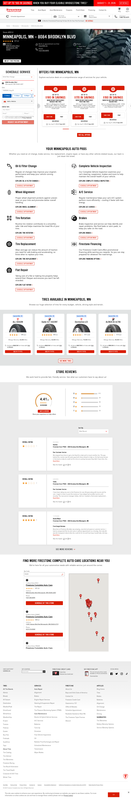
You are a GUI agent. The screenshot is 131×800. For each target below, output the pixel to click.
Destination (7, 703)
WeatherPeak (7, 707)
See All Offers (84, 135)
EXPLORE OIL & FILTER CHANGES (27, 181)
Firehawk (6, 738)
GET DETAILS (89, 21)
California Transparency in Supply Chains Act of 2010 (72, 785)
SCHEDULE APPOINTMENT (25, 186)
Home (8, 25)
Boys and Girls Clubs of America (76, 693)
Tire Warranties (8, 759)
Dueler (5, 731)
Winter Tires (7, 777)
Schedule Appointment (73, 710)
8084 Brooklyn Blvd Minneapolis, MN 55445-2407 (41, 592)
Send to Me (49, 117)
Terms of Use (13, 785)
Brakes (36, 696)
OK (114, 794)
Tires (98, 693)
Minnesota (16, 25)
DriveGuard (7, 710)
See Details (55, 121)
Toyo (4, 745)
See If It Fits (17, 351)
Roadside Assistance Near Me (76, 714)
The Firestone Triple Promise (75, 717)
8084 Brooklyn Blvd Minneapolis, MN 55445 (12, 48)
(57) (39, 619)
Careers (40, 785)
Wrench (68, 721)
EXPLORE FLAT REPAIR (23, 285)
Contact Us (69, 696)
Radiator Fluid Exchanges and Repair (46, 742)
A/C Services (38, 721)
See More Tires (65, 361)
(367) (120, 334)
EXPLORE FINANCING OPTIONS (89, 259)
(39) (18, 41)
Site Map (5, 785)
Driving (99, 714)
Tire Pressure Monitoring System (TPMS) (47, 710)
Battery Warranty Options (105, 724)
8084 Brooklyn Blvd (37, 25)
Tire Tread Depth (9, 770)
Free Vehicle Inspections (42, 735)
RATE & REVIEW (44, 411)
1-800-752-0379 (124, 17)
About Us (69, 689)
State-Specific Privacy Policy (96, 785)
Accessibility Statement (50, 785)
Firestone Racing (8, 763)
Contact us (6, 670)
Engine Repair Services (42, 700)
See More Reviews (64, 549)
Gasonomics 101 (71, 703)
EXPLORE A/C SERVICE (87, 207)
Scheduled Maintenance (42, 745)
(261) (25, 334)
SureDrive (6, 742)
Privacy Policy (23, 785)
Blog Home (101, 689)
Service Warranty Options (105, 728)
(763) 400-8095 (44, 50)
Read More (56, 461)
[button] (32, 10)
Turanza (5, 724)
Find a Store (63, 573)
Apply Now (63, 672)
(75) (57, 334)
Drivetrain (37, 731)
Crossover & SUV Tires (10, 774)
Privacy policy (68, 795)
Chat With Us (43, 46)
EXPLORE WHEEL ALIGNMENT (25, 207)
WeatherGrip (7, 717)
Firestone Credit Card (73, 700)
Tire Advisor (7, 756)
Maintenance (101, 710)
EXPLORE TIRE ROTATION (24, 233)
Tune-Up (37, 728)
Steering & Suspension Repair (44, 703)
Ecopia (5, 721)
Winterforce (7, 714)
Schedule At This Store (44, 603)
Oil (35, 738)
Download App (94, 676)
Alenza (5, 692)
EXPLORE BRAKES (85, 233)
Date (3, 87)
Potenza (5, 728)
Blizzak (5, 696)
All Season (6, 700)
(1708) (88, 334)
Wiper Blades (38, 752)
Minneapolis (25, 25)
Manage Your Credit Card (66, 674)
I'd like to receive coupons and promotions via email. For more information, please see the (19, 117)
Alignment (38, 692)
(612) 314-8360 (30, 629)
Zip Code (27, 571)
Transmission (38, 749)
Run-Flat (6, 735)
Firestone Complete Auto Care (39, 585)
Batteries (37, 724)
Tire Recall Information (10, 767)
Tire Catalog (7, 752)
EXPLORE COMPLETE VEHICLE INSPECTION (94, 181)
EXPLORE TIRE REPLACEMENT (25, 259)
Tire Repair (38, 707)
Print (61, 117)
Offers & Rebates (71, 707)
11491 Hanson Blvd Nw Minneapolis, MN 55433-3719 (42, 624)
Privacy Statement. (27, 117)
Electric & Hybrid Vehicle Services (45, 717)
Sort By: (80, 428)
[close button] (129, 792)
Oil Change (101, 707)
